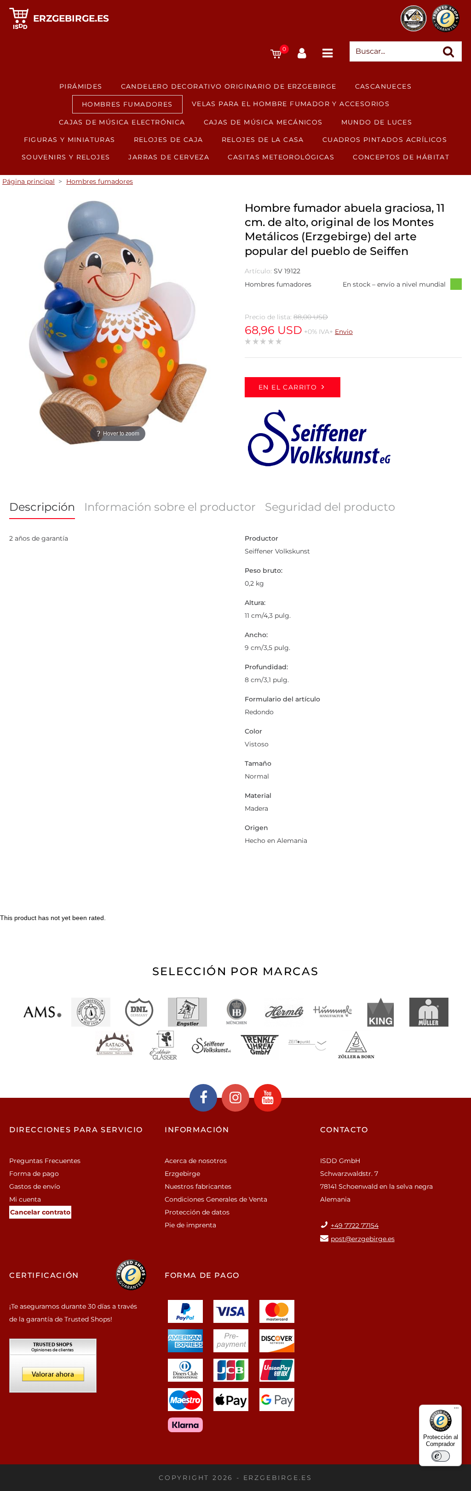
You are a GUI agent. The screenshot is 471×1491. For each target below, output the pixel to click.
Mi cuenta (25, 1199)
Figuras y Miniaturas (69, 140)
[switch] (440, 1456)
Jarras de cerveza (168, 157)
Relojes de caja (168, 140)
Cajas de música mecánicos (263, 122)
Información (197, 1129)
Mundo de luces (377, 122)
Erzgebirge (182, 1173)
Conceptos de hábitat (401, 157)
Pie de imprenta (190, 1225)
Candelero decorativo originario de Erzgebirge (229, 86)
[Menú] (456, 1410)
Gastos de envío (34, 1186)
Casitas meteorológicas (281, 157)
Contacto (344, 1129)
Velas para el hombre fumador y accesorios (291, 104)
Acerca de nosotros (196, 1161)
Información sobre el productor (170, 507)
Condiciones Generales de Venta (216, 1199)
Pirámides (81, 86)
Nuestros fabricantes (198, 1186)
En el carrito (287, 387)
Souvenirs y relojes (66, 157)
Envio (344, 332)
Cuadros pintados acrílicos (384, 140)
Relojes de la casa (263, 140)
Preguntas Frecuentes (44, 1161)
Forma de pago (34, 1173)
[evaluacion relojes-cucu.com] (53, 1369)
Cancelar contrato (40, 1212)
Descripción (42, 507)
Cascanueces (383, 86)
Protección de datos (197, 1212)
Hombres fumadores (127, 104)
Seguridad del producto (330, 507)
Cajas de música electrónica (122, 122)
